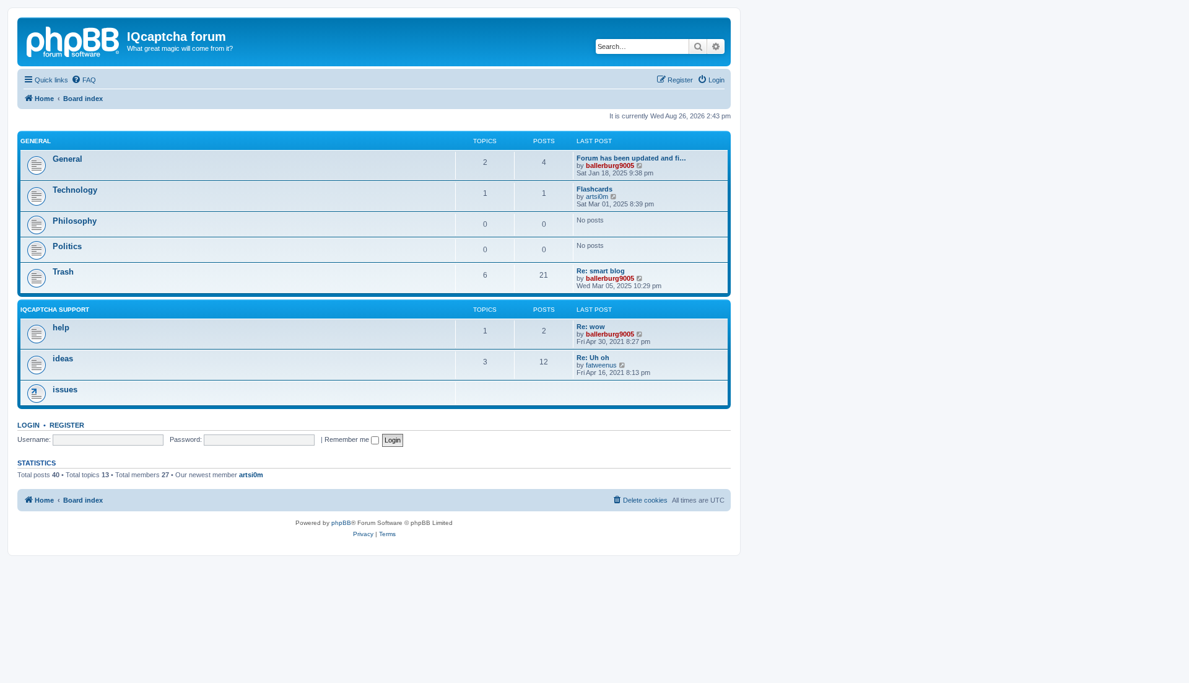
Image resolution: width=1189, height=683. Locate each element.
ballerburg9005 (610, 165)
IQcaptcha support (54, 309)
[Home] (73, 40)
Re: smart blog (601, 271)
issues (65, 389)
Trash (63, 271)
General (35, 141)
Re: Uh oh (593, 357)
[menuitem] (83, 80)
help (61, 327)
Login (28, 425)
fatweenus (601, 365)
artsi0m (597, 196)
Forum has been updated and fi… (631, 158)
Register (67, 425)
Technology (75, 190)
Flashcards (594, 189)
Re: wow (591, 326)
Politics (67, 246)
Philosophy (75, 221)
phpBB (341, 522)
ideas (63, 358)
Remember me (347, 439)
